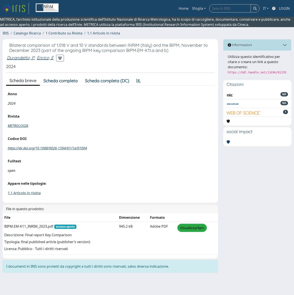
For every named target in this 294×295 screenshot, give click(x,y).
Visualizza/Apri (192, 227)
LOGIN (284, 8)
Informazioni (241, 45)
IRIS (6, 33)
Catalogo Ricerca (27, 33)
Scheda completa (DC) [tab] (107, 80)
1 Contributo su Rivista (64, 33)
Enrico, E (45, 57)
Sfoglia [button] (197, 8)
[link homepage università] (47, 8)
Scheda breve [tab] (22, 80)
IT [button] (264, 8)
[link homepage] (16, 8)
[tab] (138, 80)
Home (184, 8)
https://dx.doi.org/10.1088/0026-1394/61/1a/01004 (47, 148)
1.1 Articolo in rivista (103, 33)
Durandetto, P (20, 57)
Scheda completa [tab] (60, 80)
